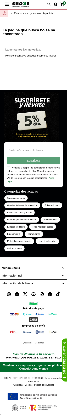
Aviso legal (18, 385)
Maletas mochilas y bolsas (19, 212)
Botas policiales (52, 205)
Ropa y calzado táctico (42, 227)
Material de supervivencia (19, 241)
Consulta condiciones (33, 368)
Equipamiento (13, 234)
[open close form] (64, 360)
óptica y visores (14, 248)
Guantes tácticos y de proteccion (22, 205)
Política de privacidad (44, 385)
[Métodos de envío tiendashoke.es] (14, 332)
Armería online (50, 219)
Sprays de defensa (16, 198)
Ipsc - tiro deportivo (47, 241)
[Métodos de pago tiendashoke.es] (14, 314)
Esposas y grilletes (16, 227)
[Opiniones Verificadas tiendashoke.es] (33, 303)
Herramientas (33, 234)
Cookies (28, 385)
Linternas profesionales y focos (21, 219)
